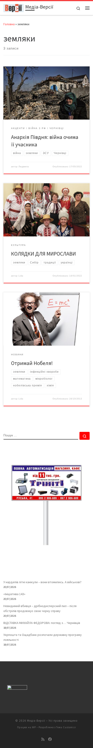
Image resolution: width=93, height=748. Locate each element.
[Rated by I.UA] (17, 688)
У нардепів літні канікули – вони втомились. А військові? (42, 582)
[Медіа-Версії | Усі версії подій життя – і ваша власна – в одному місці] (13, 7)
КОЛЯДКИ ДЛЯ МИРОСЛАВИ (43, 253)
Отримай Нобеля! (32, 363)
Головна (9, 24)
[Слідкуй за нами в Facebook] (50, 739)
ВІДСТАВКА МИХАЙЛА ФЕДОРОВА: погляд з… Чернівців (41, 623)
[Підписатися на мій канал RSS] (42, 739)
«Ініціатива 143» (14, 594)
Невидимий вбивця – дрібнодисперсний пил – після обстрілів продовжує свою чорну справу (40, 608)
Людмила (24, 166)
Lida (21, 276)
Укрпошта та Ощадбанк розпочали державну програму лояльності (42, 637)
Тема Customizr (66, 727)
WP (34, 727)
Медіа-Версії (36, 721)
